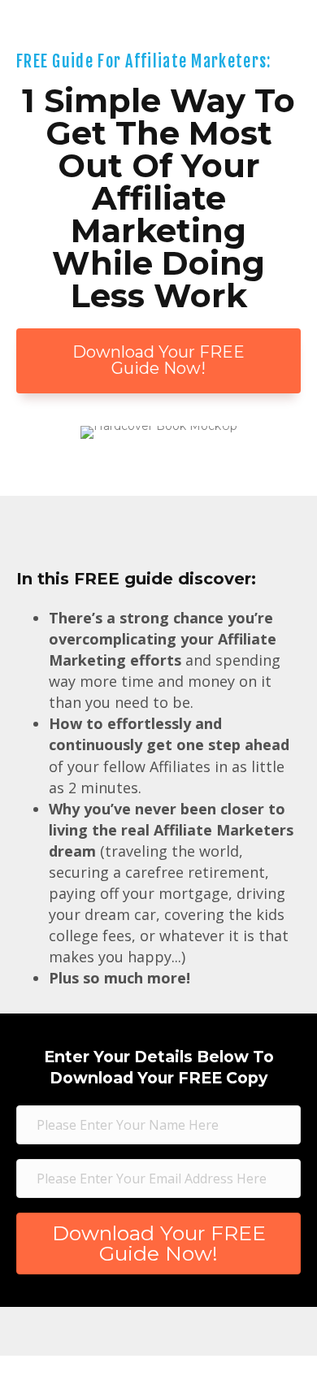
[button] (158, 360)
